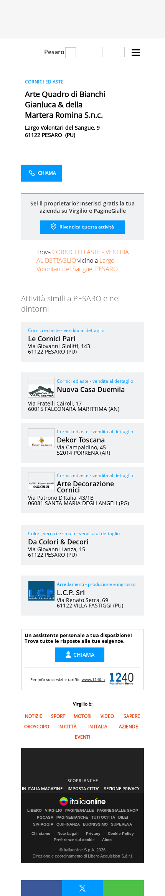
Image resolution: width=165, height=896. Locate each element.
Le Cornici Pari (52, 338)
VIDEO (107, 716)
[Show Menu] (136, 52)
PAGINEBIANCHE (72, 817)
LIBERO (34, 811)
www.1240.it (93, 679)
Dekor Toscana (81, 439)
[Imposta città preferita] (30, 52)
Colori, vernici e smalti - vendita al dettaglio (74, 533)
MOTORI (82, 716)
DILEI (123, 817)
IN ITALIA (97, 726)
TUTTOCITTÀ (103, 817)
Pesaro (54, 52)
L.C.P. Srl (71, 592)
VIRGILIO (53, 811)
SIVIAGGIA (43, 824)
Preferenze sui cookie (74, 840)
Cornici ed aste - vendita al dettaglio (66, 330)
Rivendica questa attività (86, 227)
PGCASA (45, 817)
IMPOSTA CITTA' (83, 788)
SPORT (58, 716)
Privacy (93, 833)
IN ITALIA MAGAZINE (42, 788)
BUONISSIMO (95, 824)
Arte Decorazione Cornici (85, 486)
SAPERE (132, 716)
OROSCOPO (36, 726)
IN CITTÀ (67, 726)
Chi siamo (40, 833)
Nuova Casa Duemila (91, 389)
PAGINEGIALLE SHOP (117, 811)
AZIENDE (128, 726)
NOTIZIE (33, 716)
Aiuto (107, 840)
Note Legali (68, 833)
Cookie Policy (121, 833)
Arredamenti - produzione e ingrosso (96, 584)
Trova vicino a (82, 260)
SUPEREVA (121, 824)
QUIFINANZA (68, 824)
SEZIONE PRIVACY (122, 788)
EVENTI (82, 737)
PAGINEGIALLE (79, 811)
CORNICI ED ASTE (44, 81)
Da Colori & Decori (58, 541)
